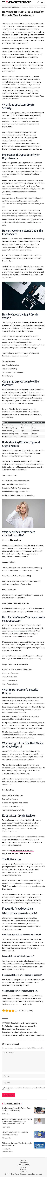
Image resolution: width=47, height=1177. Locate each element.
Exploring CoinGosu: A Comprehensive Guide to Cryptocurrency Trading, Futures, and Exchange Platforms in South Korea (17, 1121)
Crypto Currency (15, 7)
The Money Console (18, 2)
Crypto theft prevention (10, 1026)
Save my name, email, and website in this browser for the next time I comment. (24, 1088)
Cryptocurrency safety (28, 1026)
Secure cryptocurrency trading (13, 1035)
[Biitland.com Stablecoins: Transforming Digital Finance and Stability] (39, 1145)
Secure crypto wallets (29, 1032)
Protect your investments (11, 1032)
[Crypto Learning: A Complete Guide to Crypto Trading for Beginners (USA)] (39, 1110)
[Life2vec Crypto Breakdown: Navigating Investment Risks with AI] (39, 1134)
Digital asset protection (10, 1029)
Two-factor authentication (34, 1035)
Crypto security (30, 1023)
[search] (38, 2)
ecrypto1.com (24, 1029)
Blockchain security (18, 1023)
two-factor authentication (21, 631)
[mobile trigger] (4, 2)
